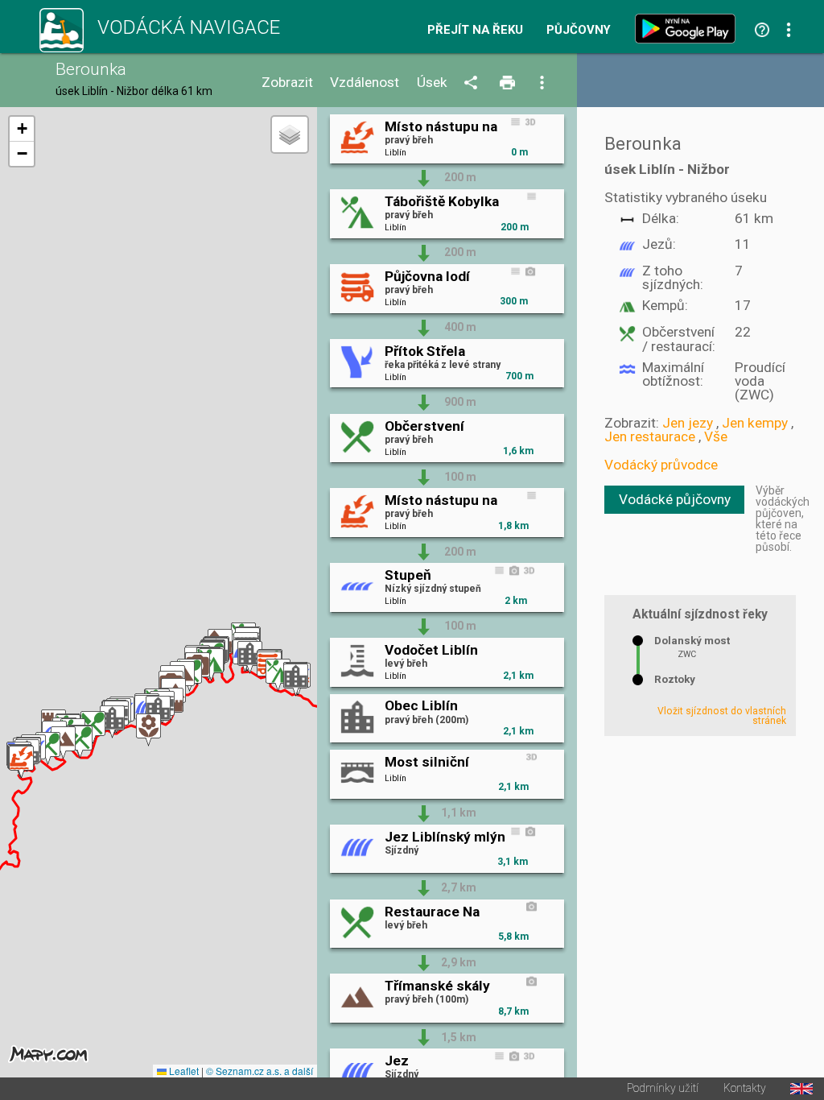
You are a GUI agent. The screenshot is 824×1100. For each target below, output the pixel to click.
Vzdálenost (364, 82)
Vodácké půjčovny (675, 499)
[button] (21, 762)
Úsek (432, 82)
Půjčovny (578, 30)
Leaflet (183, 1070)
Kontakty (744, 1088)
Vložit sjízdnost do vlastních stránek (721, 715)
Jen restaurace (649, 436)
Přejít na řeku (475, 30)
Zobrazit (287, 82)
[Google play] (689, 28)
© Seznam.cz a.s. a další (259, 1070)
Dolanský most (692, 641)
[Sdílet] (473, 83)
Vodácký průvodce (661, 465)
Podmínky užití (662, 1088)
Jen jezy (687, 423)
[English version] (801, 1088)
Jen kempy (755, 423)
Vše (715, 436)
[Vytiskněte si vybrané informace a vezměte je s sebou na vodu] (509, 83)
